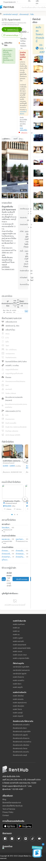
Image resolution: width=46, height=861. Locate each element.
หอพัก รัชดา (17, 683)
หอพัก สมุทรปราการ (20, 702)
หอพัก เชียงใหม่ (18, 695)
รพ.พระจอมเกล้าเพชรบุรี (6, 539)
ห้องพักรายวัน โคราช (20, 748)
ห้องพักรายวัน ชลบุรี (20, 754)
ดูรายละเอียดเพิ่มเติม (23, 111)
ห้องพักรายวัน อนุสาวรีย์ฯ (21, 731)
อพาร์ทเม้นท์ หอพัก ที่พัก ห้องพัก (10, 7)
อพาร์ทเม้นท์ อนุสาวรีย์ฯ (21, 666)
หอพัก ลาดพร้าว (18, 680)
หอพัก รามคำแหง (19, 624)
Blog (4, 799)
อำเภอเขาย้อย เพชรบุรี (6, 553)
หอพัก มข (16, 630)
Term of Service (8, 808)
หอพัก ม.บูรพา (18, 637)
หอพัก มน (16, 634)
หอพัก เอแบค (17, 651)
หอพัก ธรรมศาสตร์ (19, 644)
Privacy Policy (7, 811)
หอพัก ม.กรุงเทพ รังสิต (21, 657)
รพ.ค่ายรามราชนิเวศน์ (20, 539)
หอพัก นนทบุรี (17, 712)
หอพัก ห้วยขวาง (18, 676)
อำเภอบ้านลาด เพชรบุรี (20, 556)
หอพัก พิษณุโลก (18, 705)
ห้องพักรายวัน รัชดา (20, 727)
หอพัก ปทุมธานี (18, 715)
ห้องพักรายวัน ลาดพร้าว (21, 724)
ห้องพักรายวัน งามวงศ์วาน (22, 741)
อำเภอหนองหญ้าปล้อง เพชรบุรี (20, 553)
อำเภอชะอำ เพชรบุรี (6, 550)
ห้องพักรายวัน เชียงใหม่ (21, 744)
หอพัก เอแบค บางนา (20, 654)
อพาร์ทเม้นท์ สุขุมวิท (19, 673)
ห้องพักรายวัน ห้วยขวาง (21, 738)
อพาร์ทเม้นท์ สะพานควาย (21, 669)
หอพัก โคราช (17, 709)
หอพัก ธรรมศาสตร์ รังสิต (21, 647)
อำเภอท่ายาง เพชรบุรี (7, 556)
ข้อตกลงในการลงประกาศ (11, 802)
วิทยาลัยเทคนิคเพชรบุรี (6, 527)
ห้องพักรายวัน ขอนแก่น (21, 751)
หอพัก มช (16, 627)
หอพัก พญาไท (18, 686)
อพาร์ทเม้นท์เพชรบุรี (10, 14)
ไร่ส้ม (32, 14)
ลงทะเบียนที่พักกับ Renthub (12, 805)
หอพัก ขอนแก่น (18, 698)
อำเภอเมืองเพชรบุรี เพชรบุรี (20, 550)
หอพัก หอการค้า (18, 641)
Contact (5, 815)
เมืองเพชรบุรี (24, 14)
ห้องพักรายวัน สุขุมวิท (20, 734)
